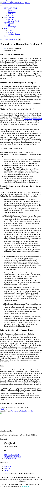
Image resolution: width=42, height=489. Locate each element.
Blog (9, 25)
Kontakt (6, 36)
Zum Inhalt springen (6, 1)
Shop (5, 28)
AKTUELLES (9, 23)
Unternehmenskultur (26, 411)
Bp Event (11, 19)
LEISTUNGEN (9, 17)
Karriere (10, 15)
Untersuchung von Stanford (33, 119)
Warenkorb (11, 32)
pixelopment (26, 486)
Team (10, 10)
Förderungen (12, 27)
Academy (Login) (14, 34)
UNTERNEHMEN (10, 8)
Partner (10, 14)
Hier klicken (4, 409)
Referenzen (11, 12)
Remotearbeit (15, 411)
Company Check (13, 21)
